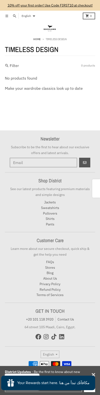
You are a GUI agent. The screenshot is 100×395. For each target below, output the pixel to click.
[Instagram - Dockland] (46, 337)
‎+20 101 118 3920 (39, 319)
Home (37, 39)
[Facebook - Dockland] (38, 337)
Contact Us (66, 319)
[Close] (93, 374)
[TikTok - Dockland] (54, 337)
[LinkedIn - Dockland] (62, 337)
